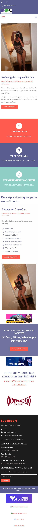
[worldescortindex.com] (19, 507)
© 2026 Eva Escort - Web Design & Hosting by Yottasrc (19, 489)
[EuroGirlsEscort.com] (19, 513)
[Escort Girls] (19, 519)
